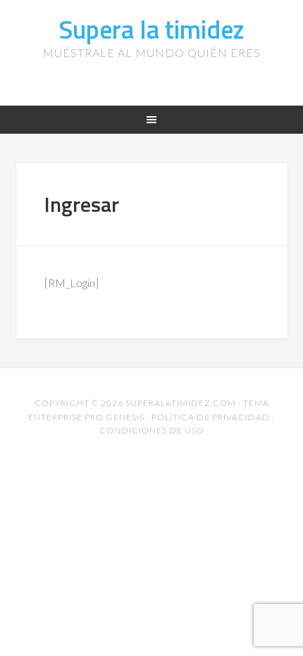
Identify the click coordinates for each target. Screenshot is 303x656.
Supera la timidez (151, 29)
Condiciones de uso (151, 430)
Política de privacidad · (213, 417)
